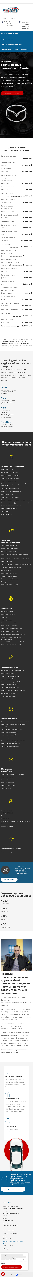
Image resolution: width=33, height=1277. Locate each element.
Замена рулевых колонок (9, 693)
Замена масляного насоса (9, 573)
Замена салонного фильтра (9, 585)
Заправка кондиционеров (9, 852)
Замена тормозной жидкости (10, 488)
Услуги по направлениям (10, 1206)
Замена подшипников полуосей (11, 645)
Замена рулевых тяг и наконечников (12, 670)
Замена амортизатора (8, 783)
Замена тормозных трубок (9, 735)
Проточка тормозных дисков (10, 746)
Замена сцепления (7, 611)
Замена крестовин (6, 620)
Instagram (25, 22)
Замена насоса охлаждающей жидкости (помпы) (16, 564)
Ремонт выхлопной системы (10, 579)
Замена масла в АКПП (8, 614)
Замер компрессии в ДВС (9, 576)
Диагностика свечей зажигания (11, 506)
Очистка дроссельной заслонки (11, 567)
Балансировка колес (7, 826)
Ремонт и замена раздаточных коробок (13, 634)
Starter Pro (25, 26)
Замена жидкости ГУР (8, 494)
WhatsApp (25, 24)
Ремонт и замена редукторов (10, 631)
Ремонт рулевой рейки (8, 696)
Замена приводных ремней (9, 548)
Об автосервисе (8, 1220)
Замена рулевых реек (7, 673)
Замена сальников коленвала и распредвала (15, 559)
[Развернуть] (3, 1274)
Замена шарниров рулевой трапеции (13, 690)
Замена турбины (6, 570)
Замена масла (5, 511)
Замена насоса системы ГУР (9, 684)
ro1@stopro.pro (7, 1249)
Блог (16, 49)
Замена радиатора (6, 561)
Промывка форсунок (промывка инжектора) (15, 503)
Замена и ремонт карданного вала (11, 628)
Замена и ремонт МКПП (8, 623)
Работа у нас (6, 1216)
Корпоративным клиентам (11, 1213)
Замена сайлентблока (7, 780)
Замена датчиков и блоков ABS (10, 743)
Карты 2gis (25, 28)
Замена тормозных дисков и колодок (12, 774)
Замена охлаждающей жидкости (11, 491)
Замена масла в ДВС (7, 469)
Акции (5, 1218)
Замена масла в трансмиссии (10, 497)
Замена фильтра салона (8, 481)
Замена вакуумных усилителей (10, 738)
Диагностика (5, 819)
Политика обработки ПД (10, 1225)
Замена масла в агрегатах (9, 626)
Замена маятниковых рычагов (10, 687)
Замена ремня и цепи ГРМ (9, 545)
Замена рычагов (6, 788)
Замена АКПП (5, 617)
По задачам (6, 1211)
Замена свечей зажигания (9, 508)
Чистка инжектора (6, 514)
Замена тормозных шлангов (9, 732)
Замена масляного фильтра (9, 472)
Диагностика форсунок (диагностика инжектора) (16, 500)
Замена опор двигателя (8, 551)
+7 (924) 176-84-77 (23, 870)
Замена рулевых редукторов (10, 676)
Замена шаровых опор (8, 785)
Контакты (24, 49)
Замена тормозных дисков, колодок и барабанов (16, 722)
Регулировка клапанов (8, 582)
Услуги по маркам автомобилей (13, 1208)
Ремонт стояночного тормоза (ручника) (13, 741)
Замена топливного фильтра (10, 478)
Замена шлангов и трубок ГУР (10, 682)
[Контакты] (16, 1)
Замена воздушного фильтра (10, 475)
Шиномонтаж (5, 816)
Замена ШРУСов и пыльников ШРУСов (13, 642)
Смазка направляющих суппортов (11, 729)
